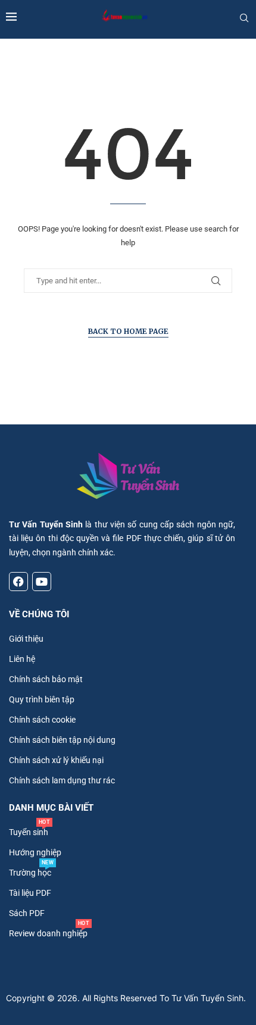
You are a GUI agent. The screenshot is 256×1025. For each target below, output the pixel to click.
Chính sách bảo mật (46, 679)
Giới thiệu (26, 639)
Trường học (30, 872)
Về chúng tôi (39, 614)
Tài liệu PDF (30, 893)
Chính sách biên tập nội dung (62, 740)
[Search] (244, 18)
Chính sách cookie (42, 719)
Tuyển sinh (28, 832)
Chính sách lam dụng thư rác (62, 780)
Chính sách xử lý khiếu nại (56, 760)
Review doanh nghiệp (48, 933)
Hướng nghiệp (35, 852)
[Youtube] (41, 581)
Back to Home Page (128, 331)
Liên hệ (22, 659)
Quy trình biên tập (41, 699)
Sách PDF (27, 913)
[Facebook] (18, 581)
